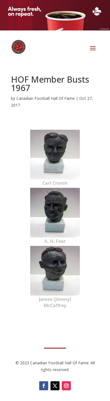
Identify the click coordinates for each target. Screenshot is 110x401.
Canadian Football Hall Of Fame (45, 98)
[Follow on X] (55, 385)
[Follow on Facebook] (43, 385)
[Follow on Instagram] (66, 385)
